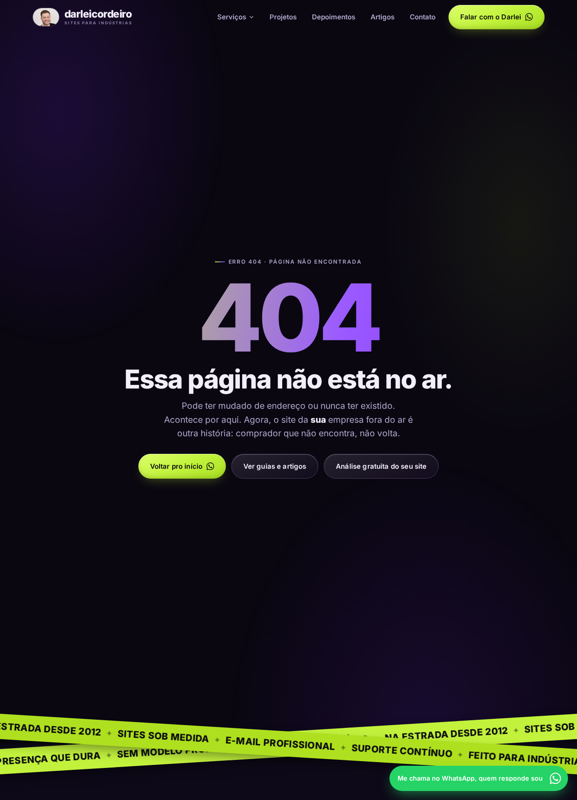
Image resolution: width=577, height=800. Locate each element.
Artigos (382, 17)
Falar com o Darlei (491, 17)
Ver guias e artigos (275, 466)
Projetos (283, 17)
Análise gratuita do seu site (381, 466)
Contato (422, 17)
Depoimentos (333, 17)
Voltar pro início (176, 466)
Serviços (231, 17)
